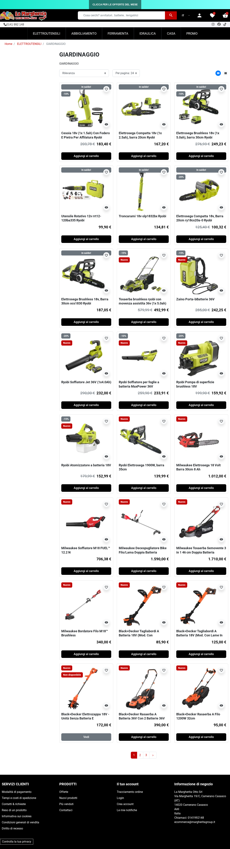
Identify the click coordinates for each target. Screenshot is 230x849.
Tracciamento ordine (130, 792)
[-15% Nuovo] (141, 272)
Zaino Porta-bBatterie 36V (195, 299)
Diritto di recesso (12, 828)
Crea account (125, 804)
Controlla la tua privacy (16, 841)
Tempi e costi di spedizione (19, 798)
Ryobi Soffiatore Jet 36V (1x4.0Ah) (86, 382)
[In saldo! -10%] (83, 106)
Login (120, 798)
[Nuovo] (141, 438)
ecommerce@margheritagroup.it (194, 822)
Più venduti (66, 804)
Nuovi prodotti (68, 798)
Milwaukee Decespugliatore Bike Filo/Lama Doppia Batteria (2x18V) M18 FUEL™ (143, 552)
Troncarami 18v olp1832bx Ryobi (142, 216)
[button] (225, 15)
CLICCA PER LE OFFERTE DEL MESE (115, 4)
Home (8, 44)
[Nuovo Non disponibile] (83, 687)
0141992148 (196, 817)
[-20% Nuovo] (83, 355)
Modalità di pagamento (16, 792)
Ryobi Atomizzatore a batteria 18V (86, 465)
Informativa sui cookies (16, 816)
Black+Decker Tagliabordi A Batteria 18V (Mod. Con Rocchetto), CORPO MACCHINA (141, 635)
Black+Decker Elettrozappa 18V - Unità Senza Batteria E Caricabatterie (85, 718)
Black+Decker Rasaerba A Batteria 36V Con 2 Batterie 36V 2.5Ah (142, 718)
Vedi (86, 737)
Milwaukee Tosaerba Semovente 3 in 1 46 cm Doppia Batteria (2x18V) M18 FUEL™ (201, 552)
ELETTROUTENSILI (29, 44)
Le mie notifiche (127, 810)
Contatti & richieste (14, 804)
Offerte (63, 792)
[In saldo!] (141, 106)
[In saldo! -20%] (198, 189)
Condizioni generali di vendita (20, 822)
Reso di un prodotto (14, 810)
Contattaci (65, 810)
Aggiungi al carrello (86, 156)
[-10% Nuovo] (141, 355)
